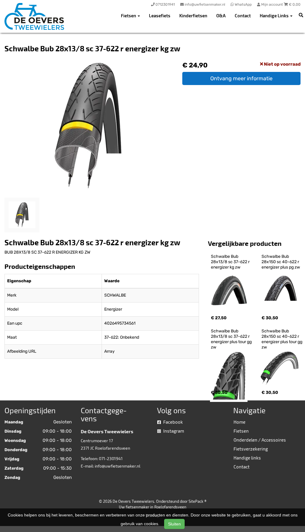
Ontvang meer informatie (241, 78)
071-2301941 (111, 458)
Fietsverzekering (251, 448)
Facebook (172, 422)
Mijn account (272, 4)
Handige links (247, 457)
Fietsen (241, 431)
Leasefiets (159, 15)
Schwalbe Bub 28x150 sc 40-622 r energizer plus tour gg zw (282, 339)
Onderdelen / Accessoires (260, 439)
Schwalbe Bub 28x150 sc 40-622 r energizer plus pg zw (281, 262)
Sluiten (174, 524)
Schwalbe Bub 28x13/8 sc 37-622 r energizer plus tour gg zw (232, 339)
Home (239, 422)
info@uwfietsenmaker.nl (117, 465)
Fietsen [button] (129, 15)
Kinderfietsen (193, 15)
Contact (243, 15)
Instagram (173, 431)
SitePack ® (197, 501)
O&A (221, 15)
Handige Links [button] (275, 15)
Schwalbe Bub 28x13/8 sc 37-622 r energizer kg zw (230, 262)
